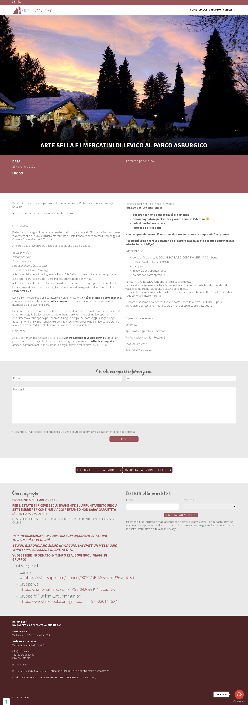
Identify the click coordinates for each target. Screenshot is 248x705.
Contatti (229, 9)
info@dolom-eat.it (21, 651)
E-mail (130, 500)
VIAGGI (203, 9)
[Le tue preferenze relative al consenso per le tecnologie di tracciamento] (6, 701)
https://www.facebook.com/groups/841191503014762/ (68, 601)
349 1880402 (133, 350)
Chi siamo (215, 9)
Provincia (188, 500)
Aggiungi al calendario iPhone (144, 470)
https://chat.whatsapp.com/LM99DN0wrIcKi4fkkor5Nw (67, 589)
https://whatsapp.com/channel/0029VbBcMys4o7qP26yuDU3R (79, 577)
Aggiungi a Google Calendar (95, 470)
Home (193, 9)
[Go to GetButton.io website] (239, 701)
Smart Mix (26, 697)
